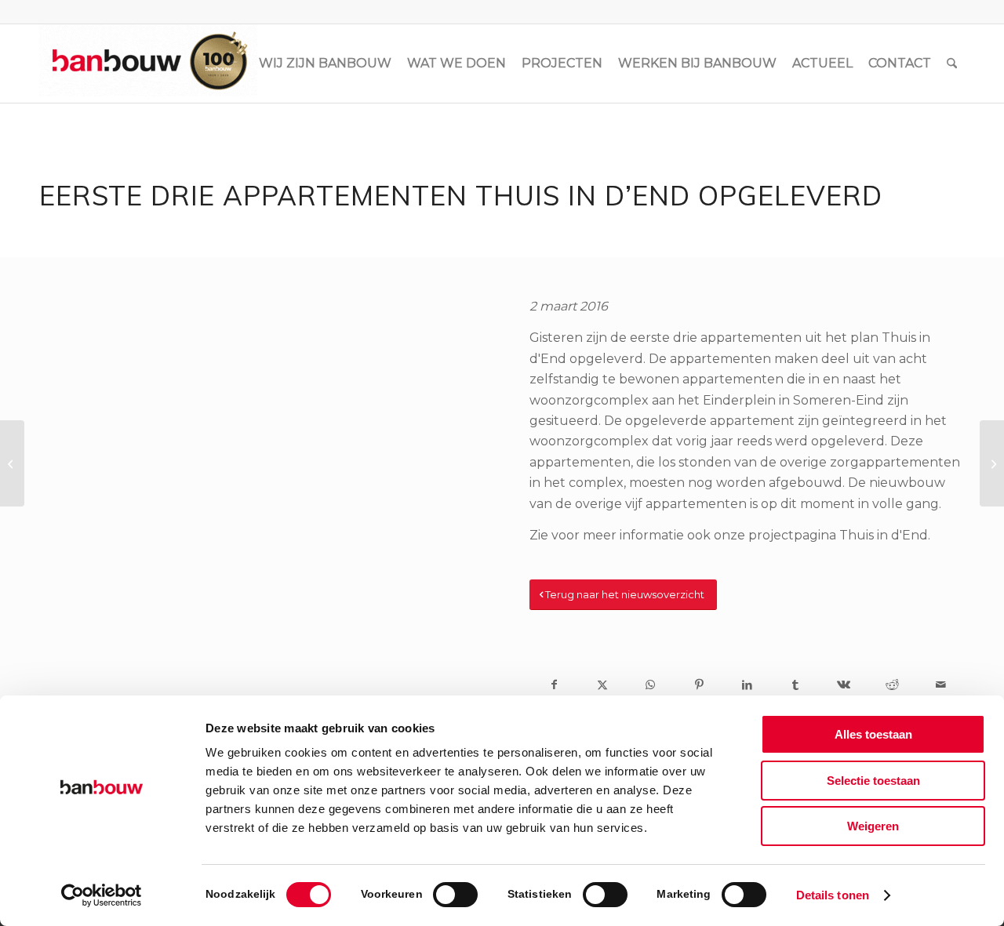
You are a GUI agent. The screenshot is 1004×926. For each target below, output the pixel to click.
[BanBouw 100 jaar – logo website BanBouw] (148, 63)
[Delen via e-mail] (940, 684)
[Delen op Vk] (844, 684)
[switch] (455, 894)
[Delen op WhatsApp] (651, 684)
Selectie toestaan (873, 780)
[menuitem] (325, 63)
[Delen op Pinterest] (699, 684)
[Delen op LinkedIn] (747, 684)
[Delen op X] (602, 684)
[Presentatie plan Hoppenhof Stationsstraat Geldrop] (12, 463)
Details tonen (832, 895)
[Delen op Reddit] (892, 684)
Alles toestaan (873, 734)
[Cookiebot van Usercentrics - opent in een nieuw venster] (101, 895)
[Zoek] (952, 63)
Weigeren (873, 826)
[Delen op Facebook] (553, 684)
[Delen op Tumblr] (795, 684)
